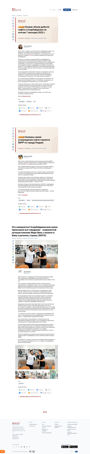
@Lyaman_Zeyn (26, 96)
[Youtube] (22, 447)
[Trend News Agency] (15, 423)
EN (71, 451)
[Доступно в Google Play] (73, 447)
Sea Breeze (21, 383)
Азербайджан (22, 101)
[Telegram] (24, 447)
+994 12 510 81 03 (15, 437)
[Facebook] (16, 447)
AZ (74, 451)
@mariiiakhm (24, 195)
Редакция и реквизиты (46, 426)
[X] (19, 447)
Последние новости (33, 424)
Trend (30, 55)
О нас (43, 424)
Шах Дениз (29, 101)
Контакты (44, 427)
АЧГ (34, 101)
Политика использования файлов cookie (72, 433)
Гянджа (28, 200)
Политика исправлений (46, 432)
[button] (13, 18)
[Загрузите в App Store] (65, 447)
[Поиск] (51, 10)
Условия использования (72, 424)
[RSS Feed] (30, 447)
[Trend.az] (16, 9)
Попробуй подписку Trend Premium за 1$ (30, 114)
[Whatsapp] (13, 447)
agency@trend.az (15, 438)
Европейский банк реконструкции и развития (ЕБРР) (43, 200)
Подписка (57, 424)
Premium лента (32, 426)
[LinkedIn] (27, 447)
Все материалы (26, 47)
